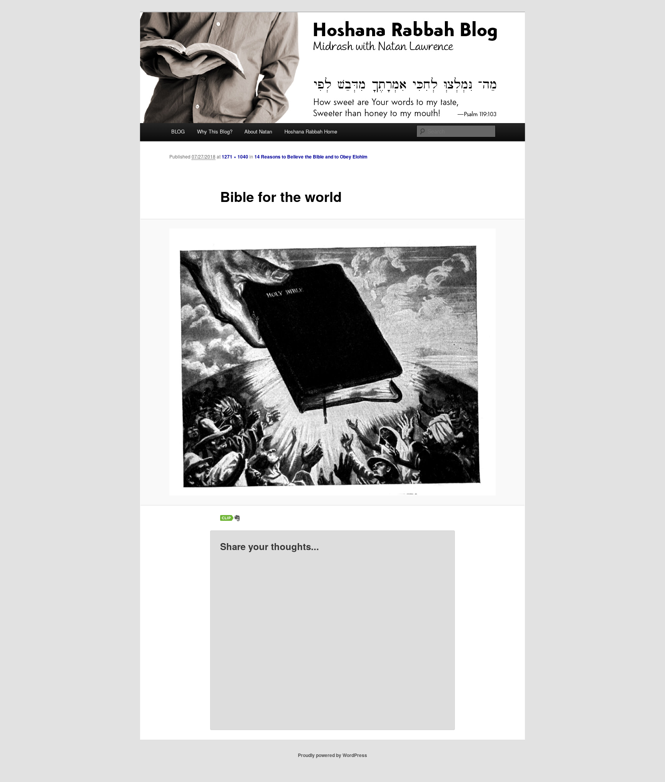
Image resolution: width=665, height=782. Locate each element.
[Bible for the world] (332, 361)
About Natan (258, 131)
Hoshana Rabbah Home (310, 131)
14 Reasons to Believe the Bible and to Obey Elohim (311, 156)
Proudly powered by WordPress (332, 755)
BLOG (178, 131)
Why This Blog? (214, 131)
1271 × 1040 (235, 156)
